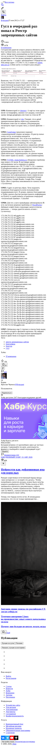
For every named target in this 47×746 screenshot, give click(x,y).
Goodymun (11, 132)
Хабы (8, 691)
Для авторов (11, 707)
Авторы (9, 695)
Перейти (5, 451)
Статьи (9, 686)
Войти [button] (3, 15)
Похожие (19, 643)
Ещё (8, 633)
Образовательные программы (18, 730)
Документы (10, 712)
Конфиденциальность (15, 716)
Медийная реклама (13, 726)
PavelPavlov (37, 205)
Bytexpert (4, 20)
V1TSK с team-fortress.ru (17, 160)
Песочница (10, 697)
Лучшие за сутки (8, 643)
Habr (14, 744)
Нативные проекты (14, 728)
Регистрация (11, 678)
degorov (23, 111)
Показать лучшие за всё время (13, 648)
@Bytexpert (19, 384)
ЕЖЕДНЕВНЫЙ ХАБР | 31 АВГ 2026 (16, 457)
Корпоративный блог (14, 724)
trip (22, 119)
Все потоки (9, 2)
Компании (10, 693)
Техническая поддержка (25, 742)
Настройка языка (8, 742)
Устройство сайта (13, 705)
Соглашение (11, 714)
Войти (8, 676)
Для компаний (12, 709)
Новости (9, 689)
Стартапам (10, 733)
